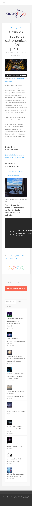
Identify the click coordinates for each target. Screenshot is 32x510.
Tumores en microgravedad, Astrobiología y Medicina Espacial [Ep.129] (15, 376)
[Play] (7, 75)
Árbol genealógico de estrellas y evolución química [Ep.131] (16, 341)
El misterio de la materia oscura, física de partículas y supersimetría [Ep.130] (16, 358)
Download (8, 81)
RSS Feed (19, 256)
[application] (16, 75)
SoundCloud (13, 258)
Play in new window (17, 78)
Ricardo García (21, 53)
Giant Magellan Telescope (16, 172)
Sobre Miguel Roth (13, 175)
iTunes (13, 256)
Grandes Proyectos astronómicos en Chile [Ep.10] (16, 40)
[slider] (24, 75)
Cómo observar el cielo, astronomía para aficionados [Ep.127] (16, 411)
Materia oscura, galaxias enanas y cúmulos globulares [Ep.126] (16, 428)
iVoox (7, 258)
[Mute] (20, 75)
